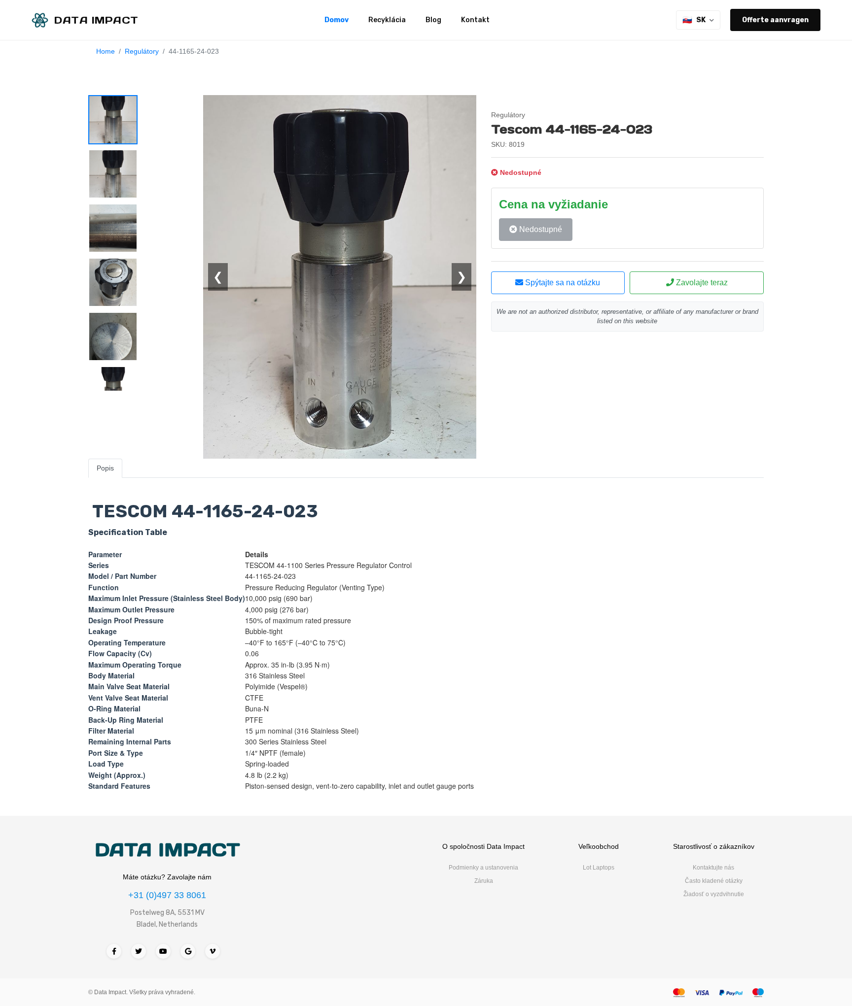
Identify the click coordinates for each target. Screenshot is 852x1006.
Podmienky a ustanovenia (483, 867)
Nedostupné (539, 229)
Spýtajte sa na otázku (561, 282)
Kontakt (475, 20)
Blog (433, 20)
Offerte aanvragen (775, 20)
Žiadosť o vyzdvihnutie (713, 894)
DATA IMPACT (167, 849)
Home (105, 51)
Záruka (483, 880)
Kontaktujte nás (713, 867)
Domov (336, 20)
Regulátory (142, 51)
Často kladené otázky (714, 880)
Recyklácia (387, 20)
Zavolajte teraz (701, 282)
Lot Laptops (598, 867)
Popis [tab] (105, 468)
